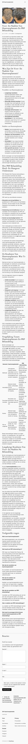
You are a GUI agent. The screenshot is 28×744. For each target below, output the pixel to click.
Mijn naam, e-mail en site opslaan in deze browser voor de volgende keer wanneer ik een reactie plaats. (15, 684)
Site (3, 676)
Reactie (4, 649)
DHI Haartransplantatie (7, 2)
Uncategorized (18, 33)
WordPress (11, 741)
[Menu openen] (25, 2)
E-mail (4, 670)
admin (12, 33)
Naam (4, 664)
